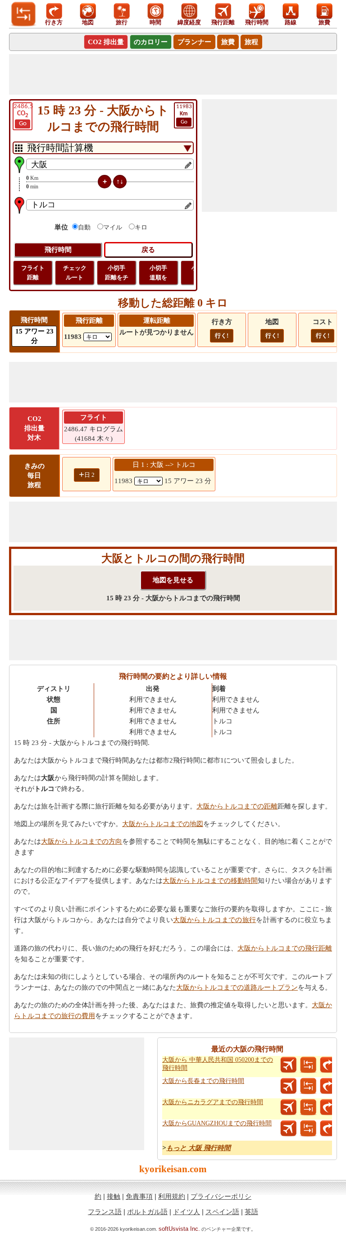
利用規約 (171, 1196)
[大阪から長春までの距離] (308, 1086)
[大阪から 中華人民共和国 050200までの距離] (308, 1065)
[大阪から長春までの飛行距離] (288, 1086)
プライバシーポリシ (221, 1196)
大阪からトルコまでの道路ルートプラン (237, 987)
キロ (141, 227)
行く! (221, 335)
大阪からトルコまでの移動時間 (210, 880)
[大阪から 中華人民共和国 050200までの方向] (328, 1065)
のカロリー (151, 42)
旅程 (251, 42)
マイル (112, 227)
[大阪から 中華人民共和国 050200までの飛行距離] (288, 1065)
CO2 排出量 (106, 42)
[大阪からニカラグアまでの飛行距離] (288, 1107)
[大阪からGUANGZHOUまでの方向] (328, 1128)
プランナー (194, 42)
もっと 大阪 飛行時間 (198, 1147)
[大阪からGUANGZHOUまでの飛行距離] (288, 1128)
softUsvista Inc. (179, 1228)
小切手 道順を (158, 273)
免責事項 (139, 1196)
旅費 (228, 42)
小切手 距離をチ (116, 273)
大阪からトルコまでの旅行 (214, 919)
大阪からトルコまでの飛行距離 (284, 948)
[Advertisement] (173, 74)
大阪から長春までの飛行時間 (203, 1081)
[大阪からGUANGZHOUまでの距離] (308, 1128)
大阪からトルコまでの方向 (81, 841)
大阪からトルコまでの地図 (162, 823)
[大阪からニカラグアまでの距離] (308, 1107)
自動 (84, 227)
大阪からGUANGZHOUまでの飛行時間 (217, 1123)
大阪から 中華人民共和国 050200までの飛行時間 (217, 1063)
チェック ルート (74, 273)
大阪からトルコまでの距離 (237, 806)
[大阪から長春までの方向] (328, 1086)
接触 (113, 1196)
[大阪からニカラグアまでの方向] (328, 1107)
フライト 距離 (33, 273)
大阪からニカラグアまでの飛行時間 (212, 1102)
